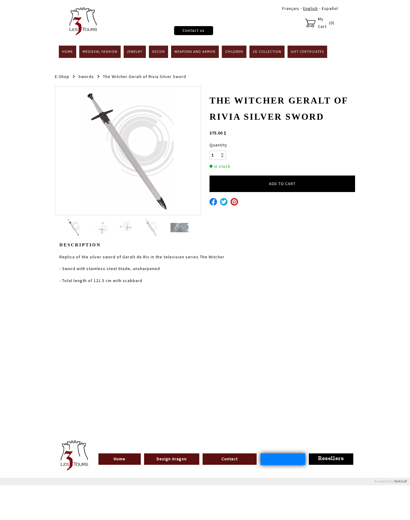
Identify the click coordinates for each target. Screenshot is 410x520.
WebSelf (400, 481)
